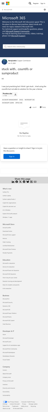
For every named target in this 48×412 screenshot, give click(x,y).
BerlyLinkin (12, 61)
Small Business (7, 324)
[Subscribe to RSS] (31, 181)
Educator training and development (12, 281)
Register (36, 3)
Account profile (7, 227)
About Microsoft (7, 373)
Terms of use (6, 406)
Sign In (43, 3)
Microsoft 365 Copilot (8, 320)
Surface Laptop (7, 195)
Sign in (11, 156)
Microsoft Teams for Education (11, 270)
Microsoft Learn (7, 341)
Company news (7, 377)
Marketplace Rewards (9, 356)
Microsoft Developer (8, 338)
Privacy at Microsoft (8, 381)
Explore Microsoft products (10, 213)
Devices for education (8, 267)
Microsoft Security (8, 302)
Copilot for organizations (9, 203)
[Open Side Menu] (3, 3)
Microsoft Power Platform (9, 313)
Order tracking (6, 242)
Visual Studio (6, 359)
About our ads (6, 408)
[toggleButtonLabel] (44, 9)
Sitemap (5, 404)
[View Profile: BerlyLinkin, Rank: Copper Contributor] (4, 62)
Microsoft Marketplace (9, 352)
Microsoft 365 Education (9, 274)
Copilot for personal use (9, 206)
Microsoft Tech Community (10, 349)
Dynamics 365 (6, 306)
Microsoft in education (9, 263)
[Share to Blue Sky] (28, 181)
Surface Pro (6, 192)
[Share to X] (20, 181)
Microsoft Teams (7, 317)
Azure (4, 334)
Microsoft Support (18, 35)
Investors (5, 384)
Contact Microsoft (15, 404)
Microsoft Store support (9, 235)
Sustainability (6, 395)
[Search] (30, 3)
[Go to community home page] (7, 3)
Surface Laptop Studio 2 (9, 199)
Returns (5, 238)
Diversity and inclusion (9, 388)
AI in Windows (6, 210)
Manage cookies (33, 404)
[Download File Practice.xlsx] (15, 94)
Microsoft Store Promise (9, 249)
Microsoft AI (6, 299)
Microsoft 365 (8, 9)
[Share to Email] (35, 181)
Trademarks (15, 406)
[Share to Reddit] (24, 181)
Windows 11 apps (7, 217)
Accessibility (6, 392)
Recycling (33, 406)
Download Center (7, 231)
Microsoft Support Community (17, 31)
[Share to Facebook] (17, 181)
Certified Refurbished (8, 245)
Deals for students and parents (11, 285)
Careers (5, 370)
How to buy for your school (10, 277)
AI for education (7, 288)
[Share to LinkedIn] (13, 181)
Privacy (24, 404)
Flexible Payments (7, 253)
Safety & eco (24, 406)
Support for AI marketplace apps (11, 345)
